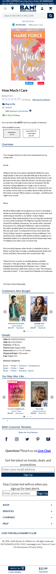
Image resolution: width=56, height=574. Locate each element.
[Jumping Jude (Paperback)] (38, 309)
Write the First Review (41, 100)
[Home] (28, 8)
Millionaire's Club (36, 25)
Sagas (21, 368)
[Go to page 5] (31, 331)
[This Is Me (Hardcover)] (39, 394)
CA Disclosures (20, 547)
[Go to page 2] (26, 331)
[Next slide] (51, 311)
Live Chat (44, 451)
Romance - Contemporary (29, 366)
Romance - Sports (26, 371)
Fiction (13, 366)
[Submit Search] (50, 15)
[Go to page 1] (24, 331)
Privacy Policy (36, 547)
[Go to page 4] (29, 331)
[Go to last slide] (5, 311)
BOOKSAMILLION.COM (13, 544)
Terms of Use (48, 544)
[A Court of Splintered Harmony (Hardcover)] (16, 394)
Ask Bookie (21, 25)
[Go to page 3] (28, 331)
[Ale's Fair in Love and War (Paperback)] (17, 308)
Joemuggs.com (33, 544)
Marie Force (8, 96)
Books (5, 366)
